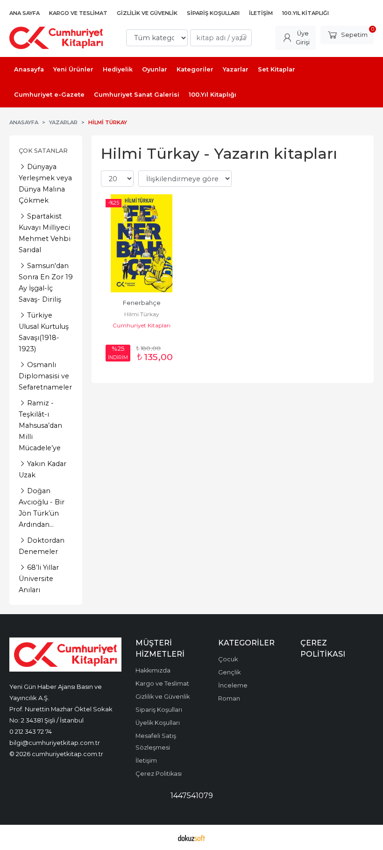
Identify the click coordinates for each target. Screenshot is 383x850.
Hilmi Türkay (141, 314)
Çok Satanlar (43, 150)
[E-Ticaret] (191, 837)
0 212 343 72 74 (30, 731)
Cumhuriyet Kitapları (141, 325)
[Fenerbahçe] (142, 243)
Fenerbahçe (142, 302)
